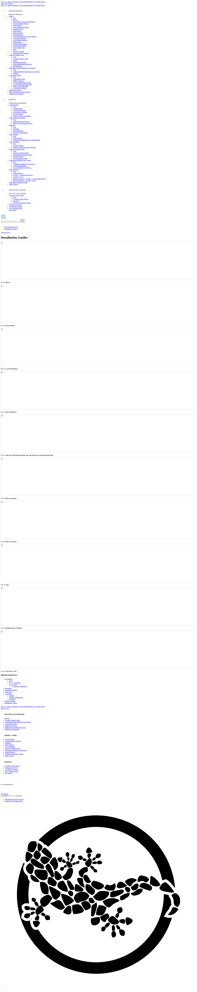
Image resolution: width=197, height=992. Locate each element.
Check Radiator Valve (20, 158)
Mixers (11, 16)
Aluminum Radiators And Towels (20, 160)
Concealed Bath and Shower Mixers (25, 36)
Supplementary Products (21, 53)
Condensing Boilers (19, 110)
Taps (14, 49)
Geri (14, 18)
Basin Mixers (17, 25)
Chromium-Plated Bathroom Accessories (22, 68)
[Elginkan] (4, 794)
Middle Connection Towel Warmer (24, 147)
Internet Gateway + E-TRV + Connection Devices (29, 179)
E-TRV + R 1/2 (18, 177)
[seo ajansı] (98, 985)
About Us (4, 3)
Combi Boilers (13, 105)
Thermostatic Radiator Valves (22, 155)
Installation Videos (11, 703)
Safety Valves (13, 184)
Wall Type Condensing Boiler (22, 123)
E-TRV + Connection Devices (23, 175)
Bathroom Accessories (16, 94)
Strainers (16, 201)
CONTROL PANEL (20, 88)
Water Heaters (13, 134)
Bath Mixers (17, 31)
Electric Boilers (18, 114)
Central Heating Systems (17, 118)
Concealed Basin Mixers (21, 27)
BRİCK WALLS (18, 81)
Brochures (8, 688)
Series (15, 60)
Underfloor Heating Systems (18, 182)
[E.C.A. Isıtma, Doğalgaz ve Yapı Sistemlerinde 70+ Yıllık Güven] (23, 2)
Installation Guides (11, 229)
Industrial (12, 699)
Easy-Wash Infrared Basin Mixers (24, 22)
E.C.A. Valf (13, 684)
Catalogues (8, 694)
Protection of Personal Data (14, 801)
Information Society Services (14, 799)
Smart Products (14, 169)
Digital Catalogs (10, 701)
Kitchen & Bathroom (16, 697)
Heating (11, 696)
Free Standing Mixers (20, 40)
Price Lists (8, 692)
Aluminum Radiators (20, 166)
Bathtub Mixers (18, 35)
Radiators (12, 125)
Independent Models (19, 62)
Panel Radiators (18, 131)
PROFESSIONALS (11, 227)
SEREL (15, 73)
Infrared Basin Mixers (20, 44)
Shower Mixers (18, 33)
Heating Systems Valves (17, 149)
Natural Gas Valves (15, 205)
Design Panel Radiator (20, 133)
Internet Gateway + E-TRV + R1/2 (24, 181)
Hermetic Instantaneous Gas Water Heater (26, 140)
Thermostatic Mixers (19, 46)
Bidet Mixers (17, 42)
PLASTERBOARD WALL (22, 83)
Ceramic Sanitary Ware (16, 55)
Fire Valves (12, 210)
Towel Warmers (14, 142)
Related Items (17, 66)
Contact (10, 3)
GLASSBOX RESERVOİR (22, 84)
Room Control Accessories (21, 116)
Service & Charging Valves (22, 203)
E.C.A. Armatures (15, 683)
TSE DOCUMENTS (20, 686)
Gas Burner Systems (15, 206)
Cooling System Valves (16, 195)
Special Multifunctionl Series (22, 64)
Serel (10, 681)
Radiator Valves (18, 157)
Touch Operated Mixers (21, 24)
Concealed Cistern (15, 75)
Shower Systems (18, 51)
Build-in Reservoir (15, 90)
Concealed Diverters (19, 38)
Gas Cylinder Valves (15, 208)
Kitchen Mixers (18, 29)
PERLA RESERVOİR (20, 86)
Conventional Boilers (20, 112)
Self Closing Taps (19, 48)
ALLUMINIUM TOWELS (22, 168)
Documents (8, 679)
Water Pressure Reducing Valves (19, 92)
